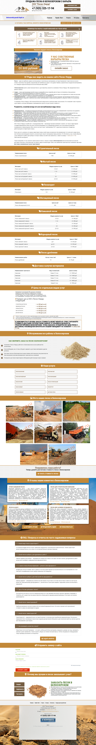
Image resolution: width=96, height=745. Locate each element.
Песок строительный (53, 381)
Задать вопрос (76, 23)
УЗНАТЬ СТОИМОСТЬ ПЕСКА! (48, 474)
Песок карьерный (20, 371)
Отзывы (76, 18)
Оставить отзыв (31, 527)
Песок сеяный (19, 387)
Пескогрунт (50, 387)
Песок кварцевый (52, 376)
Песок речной (19, 381)
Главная (49, 18)
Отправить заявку (23, 669)
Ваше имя (18, 649)
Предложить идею (49, 527)
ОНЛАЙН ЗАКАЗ (61, 68)
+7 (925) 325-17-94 (43, 8)
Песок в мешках (19, 392)
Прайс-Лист (59, 18)
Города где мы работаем (61, 702)
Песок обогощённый (21, 376)
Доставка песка (51, 392)
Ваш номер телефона (21, 654)
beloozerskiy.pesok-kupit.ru (15, 17)
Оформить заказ (72, 9)
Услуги (68, 18)
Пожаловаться (66, 527)
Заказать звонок (65, 23)
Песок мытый (51, 371)
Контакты (86, 18)
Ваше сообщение (20, 659)
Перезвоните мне (72, 5)
